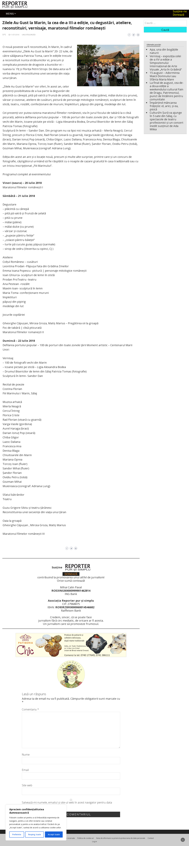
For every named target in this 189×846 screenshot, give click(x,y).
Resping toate (34, 834)
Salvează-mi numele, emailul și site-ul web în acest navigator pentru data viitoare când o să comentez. (67, 804)
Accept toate (54, 834)
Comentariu (30, 709)
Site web (27, 785)
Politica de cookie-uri (85, 838)
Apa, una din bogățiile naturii (164, 51)
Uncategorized (29, 35)
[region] (36, 822)
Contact (151, 838)
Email (25, 770)
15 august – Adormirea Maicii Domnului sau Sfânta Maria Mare (164, 76)
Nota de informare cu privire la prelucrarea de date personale (120, 838)
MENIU (10, 13)
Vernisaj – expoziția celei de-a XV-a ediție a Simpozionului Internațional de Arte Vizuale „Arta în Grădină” (166, 62)
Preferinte (16, 834)
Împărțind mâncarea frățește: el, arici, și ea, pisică (164, 106)
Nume (26, 754)
